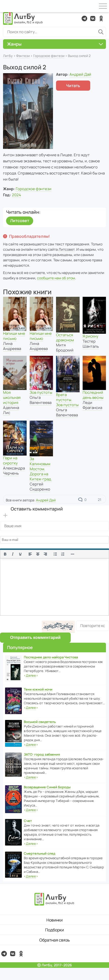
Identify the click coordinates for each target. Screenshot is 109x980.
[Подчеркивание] (20, 554)
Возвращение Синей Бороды (47, 787)
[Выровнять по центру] (38, 554)
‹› (31, 675)
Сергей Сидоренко (40, 486)
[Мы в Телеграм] (84, 18)
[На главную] (23, 18)
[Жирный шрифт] (5, 554)
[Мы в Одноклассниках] (101, 18)
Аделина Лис (11, 410)
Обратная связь (54, 940)
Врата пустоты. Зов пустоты (67, 399)
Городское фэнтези (48, 55)
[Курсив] (12, 554)
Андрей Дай (80, 74)
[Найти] (101, 32)
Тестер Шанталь (91, 344)
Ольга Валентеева (40, 400)
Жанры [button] (14, 44)
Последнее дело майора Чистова (51, 657)
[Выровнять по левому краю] (30, 554)
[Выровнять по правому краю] (45, 554)
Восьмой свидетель (40, 721)
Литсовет (19, 220)
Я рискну (90, 336)
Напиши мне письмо (14, 336)
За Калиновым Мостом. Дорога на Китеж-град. (41, 469)
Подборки (54, 930)
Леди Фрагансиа (92, 405)
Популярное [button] (20, 647)
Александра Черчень (14, 470)
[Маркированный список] (55, 554)
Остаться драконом (65, 337)
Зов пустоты (41, 392)
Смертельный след (39, 853)
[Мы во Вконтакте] (93, 18)
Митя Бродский (65, 347)
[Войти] (6, 6)
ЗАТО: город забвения (42, 754)
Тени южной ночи (38, 689)
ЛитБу (8, 55)
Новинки (54, 920)
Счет (28, 820)
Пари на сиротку (10, 460)
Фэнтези (23, 55)
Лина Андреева (12, 346)
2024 (16, 195)
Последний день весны (93, 395)
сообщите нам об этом (56, 278)
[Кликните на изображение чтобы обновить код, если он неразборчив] (58, 627)
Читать (73, 85)
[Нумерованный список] (63, 554)
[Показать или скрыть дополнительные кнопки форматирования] (73, 554)
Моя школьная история (12, 397)
